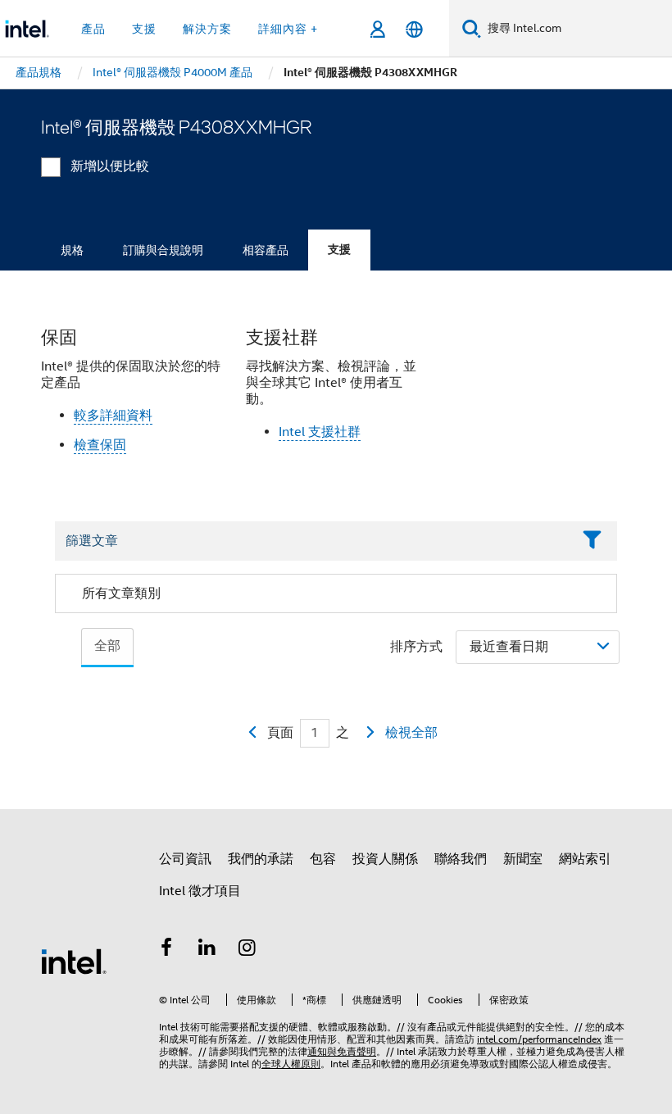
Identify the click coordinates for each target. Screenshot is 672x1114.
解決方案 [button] (207, 28)
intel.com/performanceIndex (539, 1039)
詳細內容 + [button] (288, 28)
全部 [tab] (107, 646)
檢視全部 (411, 733)
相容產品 (265, 250)
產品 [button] (93, 28)
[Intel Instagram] (247, 950)
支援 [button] (144, 28)
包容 (323, 859)
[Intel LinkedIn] (207, 950)
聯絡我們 (460, 859)
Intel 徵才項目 (200, 891)
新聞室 (523, 859)
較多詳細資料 (113, 415)
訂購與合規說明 (163, 250)
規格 (72, 250)
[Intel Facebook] (166, 950)
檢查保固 (100, 445)
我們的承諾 (260, 859)
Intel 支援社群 (320, 432)
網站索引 (585, 859)
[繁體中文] (414, 29)
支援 (339, 249)
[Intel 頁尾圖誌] (74, 961)
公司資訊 (185, 859)
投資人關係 (385, 859)
